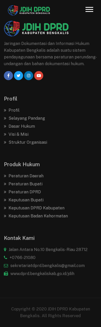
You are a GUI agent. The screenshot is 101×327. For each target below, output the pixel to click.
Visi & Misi (18, 134)
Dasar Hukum (21, 126)
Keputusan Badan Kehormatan (38, 216)
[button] (89, 9)
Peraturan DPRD (24, 191)
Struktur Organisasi (27, 142)
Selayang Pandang (26, 118)
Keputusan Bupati (26, 199)
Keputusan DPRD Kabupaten (36, 208)
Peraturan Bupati (25, 183)
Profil (13, 110)
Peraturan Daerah (26, 175)
